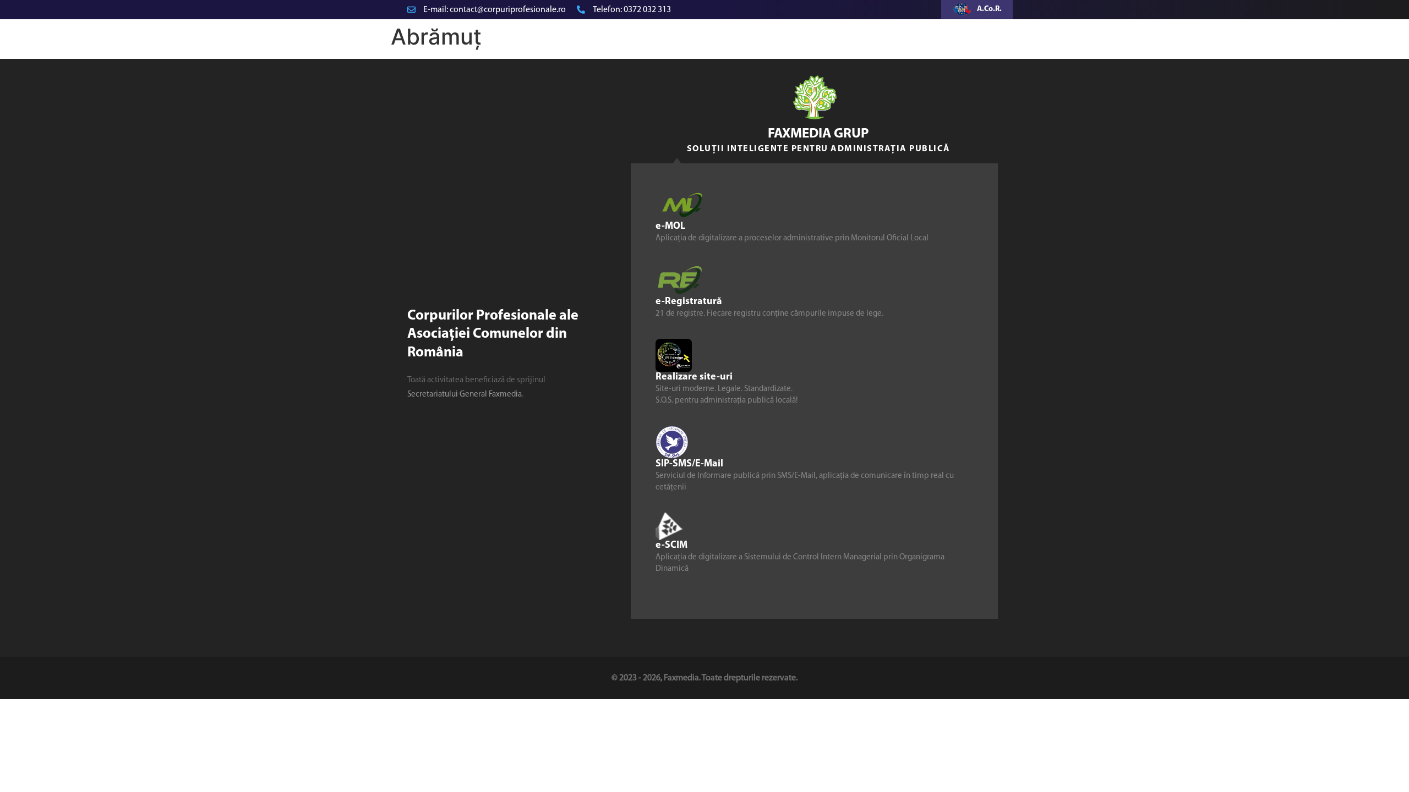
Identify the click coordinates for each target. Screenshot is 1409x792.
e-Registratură (689, 302)
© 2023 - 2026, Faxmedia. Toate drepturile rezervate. (704, 678)
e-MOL (670, 227)
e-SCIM (671, 546)
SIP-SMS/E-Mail (689, 464)
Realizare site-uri (694, 377)
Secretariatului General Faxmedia (464, 395)
